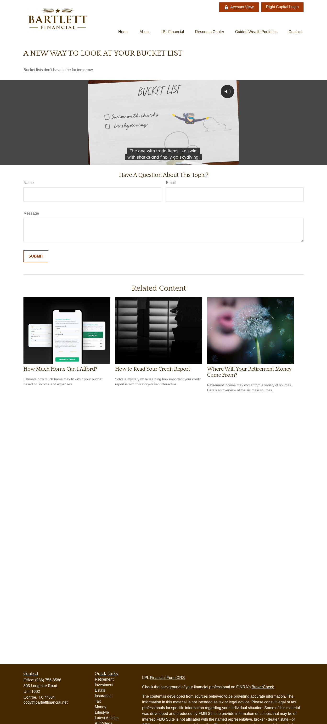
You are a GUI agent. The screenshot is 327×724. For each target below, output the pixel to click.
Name (28, 183)
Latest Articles (106, 718)
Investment (104, 685)
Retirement (104, 679)
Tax (98, 701)
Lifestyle (102, 712)
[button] (123, 32)
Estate (100, 690)
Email (171, 183)
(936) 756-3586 (48, 680)
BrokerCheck (263, 687)
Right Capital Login (282, 7)
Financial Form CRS (167, 678)
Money (100, 707)
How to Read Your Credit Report (152, 369)
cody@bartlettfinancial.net (45, 702)
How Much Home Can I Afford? (60, 369)
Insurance (103, 696)
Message (31, 213)
